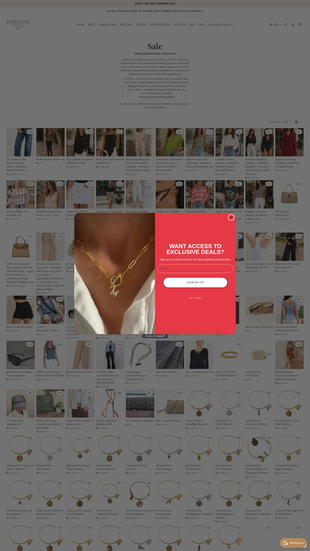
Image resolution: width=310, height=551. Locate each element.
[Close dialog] (231, 217)
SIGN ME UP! (195, 282)
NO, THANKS (195, 298)
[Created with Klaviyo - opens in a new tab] (155, 336)
